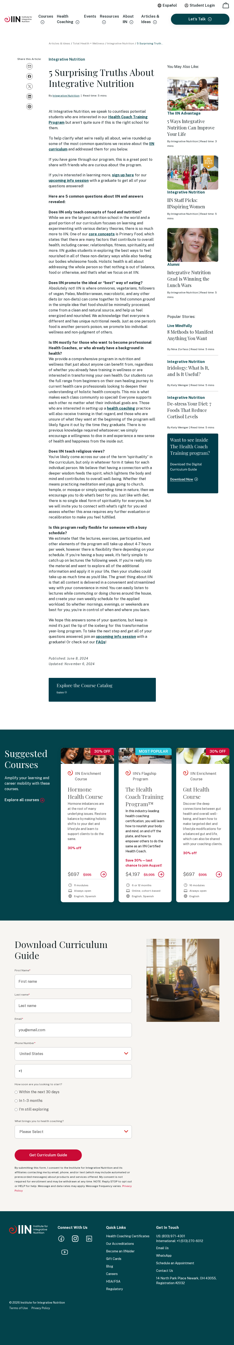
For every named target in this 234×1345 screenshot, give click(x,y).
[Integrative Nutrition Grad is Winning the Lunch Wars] (192, 245)
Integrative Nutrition (120, 43)
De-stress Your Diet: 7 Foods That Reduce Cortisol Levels (189, 409)
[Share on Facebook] (29, 76)
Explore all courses (22, 800)
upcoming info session (69, 180)
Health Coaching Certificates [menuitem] (127, 1236)
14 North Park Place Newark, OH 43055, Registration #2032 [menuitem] (186, 1280)
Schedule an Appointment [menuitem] (175, 1263)
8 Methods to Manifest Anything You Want (190, 335)
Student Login (202, 5)
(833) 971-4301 (173, 1236)
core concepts (102, 234)
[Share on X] (29, 86)
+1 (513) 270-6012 (190, 1241)
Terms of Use (18, 1308)
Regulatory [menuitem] (114, 1289)
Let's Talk (197, 19)
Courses (45, 16)
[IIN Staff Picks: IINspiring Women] (192, 172)
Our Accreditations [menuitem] (120, 1244)
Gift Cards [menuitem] (113, 1259)
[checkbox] (73, 1100)
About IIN (128, 19)
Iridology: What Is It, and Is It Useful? (188, 371)
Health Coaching (65, 19)
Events (90, 16)
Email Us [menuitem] (162, 1248)
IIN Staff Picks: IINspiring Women (186, 203)
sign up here (123, 175)
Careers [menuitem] (112, 1274)
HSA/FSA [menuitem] (113, 1281)
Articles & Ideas (150, 19)
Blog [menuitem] (109, 1266)
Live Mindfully (179, 326)
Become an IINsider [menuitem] (120, 1251)
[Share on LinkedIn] (29, 96)
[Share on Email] (29, 66)
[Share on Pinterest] (29, 106)
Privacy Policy (41, 1308)
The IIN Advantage (184, 113)
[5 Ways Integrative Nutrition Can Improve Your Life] (192, 94)
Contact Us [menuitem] (164, 1271)
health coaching (121, 408)
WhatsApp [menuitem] (164, 1255)
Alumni (173, 264)
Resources (109, 16)
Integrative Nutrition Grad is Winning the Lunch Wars (189, 278)
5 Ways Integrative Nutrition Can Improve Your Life (191, 127)
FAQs (100, 642)
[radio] (73, 1092)
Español (170, 5)
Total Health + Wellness (88, 43)
